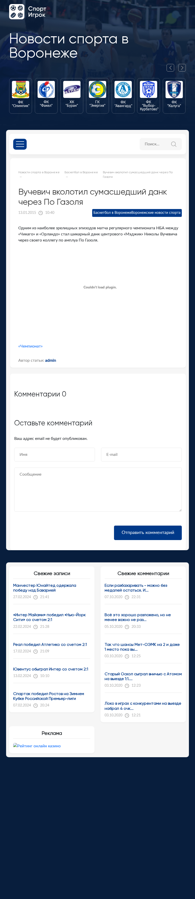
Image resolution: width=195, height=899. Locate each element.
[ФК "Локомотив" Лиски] (179, 96)
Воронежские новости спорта (156, 213)
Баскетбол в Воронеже (112, 213)
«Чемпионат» (30, 346)
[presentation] (172, 68)
